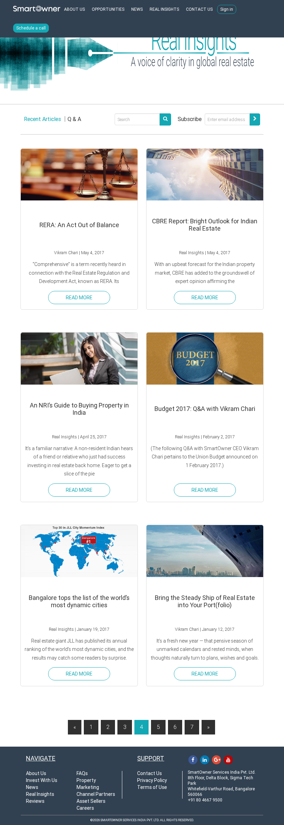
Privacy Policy (152, 780)
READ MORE (79, 297)
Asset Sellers (91, 801)
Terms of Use (152, 787)
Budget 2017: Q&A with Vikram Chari (204, 408)
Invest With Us (41, 780)
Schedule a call (31, 28)
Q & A (74, 119)
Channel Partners (96, 794)
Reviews (35, 801)
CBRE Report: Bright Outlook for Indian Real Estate (204, 224)
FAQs (82, 773)
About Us (36, 773)
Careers (85, 808)
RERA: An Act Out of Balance (79, 225)
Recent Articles (42, 119)
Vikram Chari (66, 252)
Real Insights (191, 252)
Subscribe (190, 119)
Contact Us (149, 773)
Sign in (226, 9)
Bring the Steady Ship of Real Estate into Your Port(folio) (205, 601)
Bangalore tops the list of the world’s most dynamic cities (79, 601)
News (32, 787)
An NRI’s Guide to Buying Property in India (79, 409)
